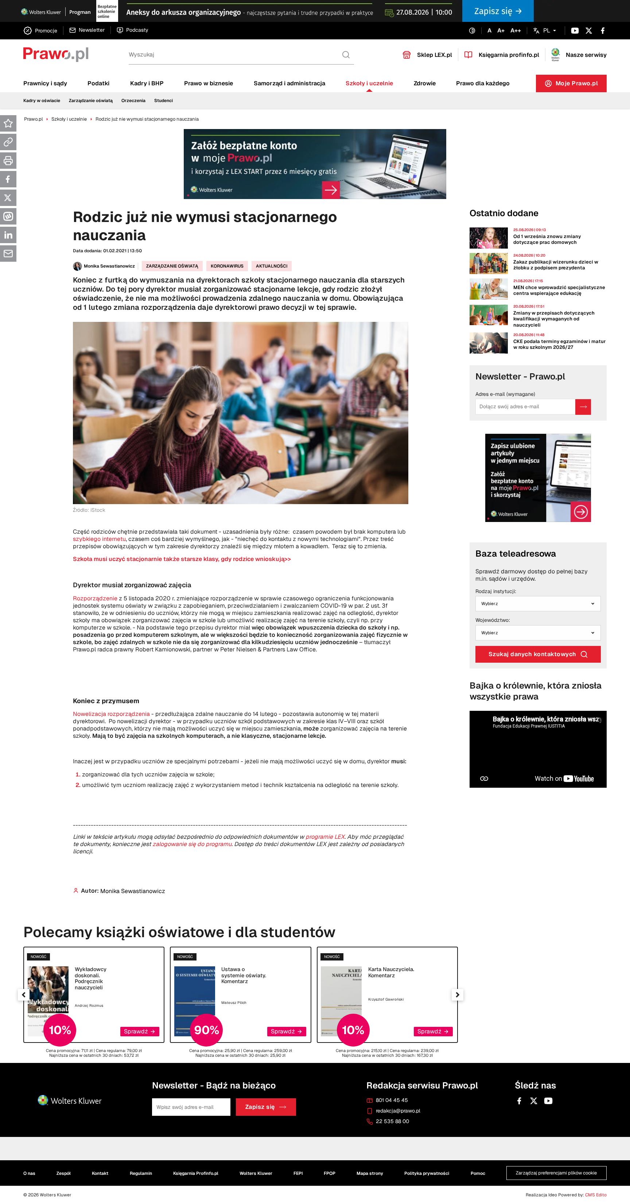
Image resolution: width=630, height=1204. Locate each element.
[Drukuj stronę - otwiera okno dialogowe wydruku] (8, 160)
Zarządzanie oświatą (91, 101)
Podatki (98, 83)
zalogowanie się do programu (192, 844)
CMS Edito (596, 1195)
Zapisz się (260, 1107)
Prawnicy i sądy (45, 83)
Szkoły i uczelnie (369, 83)
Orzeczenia (133, 101)
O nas (29, 1173)
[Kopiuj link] (8, 142)
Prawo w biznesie (208, 83)
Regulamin (141, 1173)
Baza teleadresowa (515, 553)
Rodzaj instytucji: (495, 592)
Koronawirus (227, 266)
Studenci (163, 101)
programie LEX (325, 837)
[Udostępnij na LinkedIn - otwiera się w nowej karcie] (8, 235)
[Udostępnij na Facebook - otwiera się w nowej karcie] (8, 179)
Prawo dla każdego (483, 83)
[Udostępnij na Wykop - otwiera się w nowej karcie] (8, 216)
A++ (515, 30)
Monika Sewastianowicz (109, 266)
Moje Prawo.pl (581, 85)
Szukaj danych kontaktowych (532, 654)
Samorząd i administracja (289, 83)
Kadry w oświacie (41, 101)
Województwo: (492, 620)
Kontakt (100, 1173)
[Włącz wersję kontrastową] (472, 30)
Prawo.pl (33, 119)
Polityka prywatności (426, 1173)
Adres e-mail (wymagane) (505, 394)
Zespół (64, 1173)
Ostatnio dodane (504, 213)
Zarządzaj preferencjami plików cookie (556, 1173)
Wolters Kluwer (256, 1173)
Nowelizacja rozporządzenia (111, 714)
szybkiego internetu (99, 539)
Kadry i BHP (147, 83)
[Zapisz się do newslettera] (583, 407)
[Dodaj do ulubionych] (8, 123)
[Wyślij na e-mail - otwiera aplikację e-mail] (8, 253)
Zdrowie (425, 83)
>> (182, 559)
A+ (501, 30)
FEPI (298, 1173)
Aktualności (271, 266)
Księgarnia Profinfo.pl (195, 1173)
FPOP (329, 1173)
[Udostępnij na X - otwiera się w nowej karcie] (8, 198)
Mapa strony (370, 1173)
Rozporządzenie (95, 598)
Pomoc (478, 1173)
